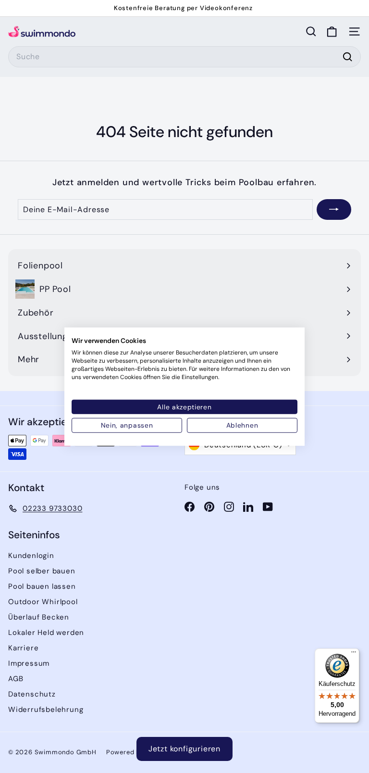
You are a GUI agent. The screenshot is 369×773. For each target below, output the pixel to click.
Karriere (23, 648)
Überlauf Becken (38, 617)
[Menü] (353, 654)
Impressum (28, 663)
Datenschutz (32, 694)
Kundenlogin (31, 555)
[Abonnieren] (334, 209)
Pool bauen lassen (42, 586)
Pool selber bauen (41, 571)
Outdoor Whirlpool (43, 602)
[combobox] (184, 56)
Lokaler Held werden (46, 632)
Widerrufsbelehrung (45, 709)
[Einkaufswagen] (331, 31)
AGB (15, 679)
